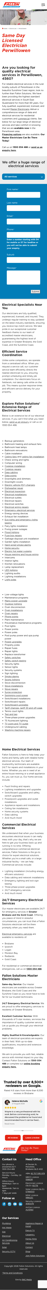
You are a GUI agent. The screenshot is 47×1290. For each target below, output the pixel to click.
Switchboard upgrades (16, 705)
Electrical (6, 1236)
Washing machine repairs (18, 730)
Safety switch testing (15, 661)
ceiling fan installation (33, 456)
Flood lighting (12, 532)
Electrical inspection (15, 491)
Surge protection (13, 692)
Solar (4, 1247)
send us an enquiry (19, 422)
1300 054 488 (20, 147)
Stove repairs (11, 689)
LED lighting (11, 570)
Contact (29, 1247)
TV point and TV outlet (16, 724)
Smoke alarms (12, 676)
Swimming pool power (16, 695)
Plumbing (6, 1223)
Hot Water (7, 1228)
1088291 (29, 1179)
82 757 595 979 (38, 1173)
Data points (11, 475)
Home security (12, 548)
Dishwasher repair (14, 488)
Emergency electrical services (20, 510)
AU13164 (29, 1210)
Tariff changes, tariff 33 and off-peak (23, 708)
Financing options (11, 134)
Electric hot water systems (18, 551)
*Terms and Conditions (12, 1273)
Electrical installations (16, 494)
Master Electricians (19, 109)
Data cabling (11, 472)
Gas (3, 1232)
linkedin (20, 1204)
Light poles (10, 579)
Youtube (15, 1204)
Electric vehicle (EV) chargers (20, 485)
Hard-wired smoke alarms (18, 545)
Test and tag (11, 714)
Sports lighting (12, 679)
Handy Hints (31, 1239)
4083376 (30, 1204)
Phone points (11, 616)
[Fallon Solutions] (11, 4)
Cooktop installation (15, 466)
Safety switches (13, 657)
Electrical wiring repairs (17, 507)
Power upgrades (13, 642)
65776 (35, 1186)
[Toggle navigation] (43, 4)
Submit (35, 291)
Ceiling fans (11, 456)
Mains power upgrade (16, 601)
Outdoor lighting (13, 604)
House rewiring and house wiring (22, 554)
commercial (24, 118)
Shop (27, 1251)
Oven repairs (11, 613)
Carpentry (30, 1235)
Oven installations (14, 610)
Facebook (4, 1204)
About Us (29, 1243)
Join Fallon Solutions (35, 1256)
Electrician (12, 28)
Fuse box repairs (13, 535)
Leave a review (32, 1138)
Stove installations (14, 686)
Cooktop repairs (13, 469)
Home (5, 28)
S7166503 (30, 1192)
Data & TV (30, 1230)
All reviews (13, 1138)
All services (10, 176)
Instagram (9, 1204)
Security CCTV (8, 1251)
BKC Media (27, 1280)
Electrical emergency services (17, 934)
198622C (29, 1198)
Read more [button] (9, 1124)
